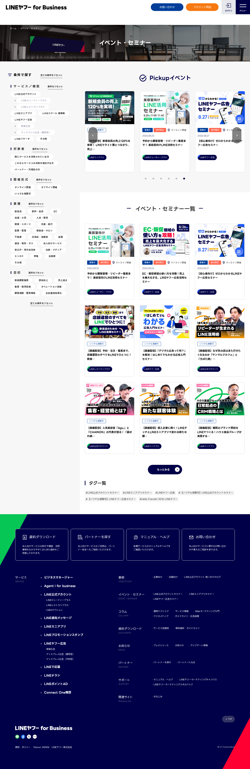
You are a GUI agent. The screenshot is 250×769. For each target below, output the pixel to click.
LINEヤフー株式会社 (62, 747)
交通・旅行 (47, 224)
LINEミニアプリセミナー (201, 594)
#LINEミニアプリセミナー (137, 493)
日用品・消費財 (40, 237)
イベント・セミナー (131, 596)
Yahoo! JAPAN (41, 747)
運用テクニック (161, 611)
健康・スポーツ (23, 224)
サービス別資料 (161, 628)
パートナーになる (186, 662)
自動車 (52, 256)
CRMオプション (54, 610)
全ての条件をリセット (51, 75)
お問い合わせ (167, 7)
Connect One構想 (57, 692)
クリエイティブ (161, 616)
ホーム (13, 28)
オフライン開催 (49, 187)
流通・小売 (20, 218)
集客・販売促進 (23, 286)
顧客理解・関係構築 (25, 293)
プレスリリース (161, 645)
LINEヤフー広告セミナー (166, 599)
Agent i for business (59, 586)
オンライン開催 (23, 187)
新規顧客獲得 (22, 280)
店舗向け (173, 577)
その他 (43, 139)
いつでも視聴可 (23, 193)
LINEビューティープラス (34, 100)
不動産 (18, 237)
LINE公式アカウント (26, 94)
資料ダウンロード (130, 630)
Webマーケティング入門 (207, 611)
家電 (36, 256)
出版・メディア (54, 250)
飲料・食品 (37, 211)
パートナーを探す (162, 662)
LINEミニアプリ (23, 113)
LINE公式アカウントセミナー (168, 594)
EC (55, 211)
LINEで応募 (52, 667)
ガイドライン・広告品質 (187, 616)
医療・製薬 (20, 230)
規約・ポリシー (23, 747)
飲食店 (18, 211)
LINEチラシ (52, 675)
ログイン (228, 10)
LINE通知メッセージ (58, 618)
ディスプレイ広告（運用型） (36, 132)
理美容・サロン (44, 230)
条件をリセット (55, 86)
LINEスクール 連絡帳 (53, 113)
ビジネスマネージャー (58, 577)
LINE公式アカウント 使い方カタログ (202, 577)
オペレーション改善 (51, 286)
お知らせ (179, 645)
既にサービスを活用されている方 (32, 156)
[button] (236, 135)
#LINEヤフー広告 (165, 493)
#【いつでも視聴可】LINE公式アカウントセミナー (205, 493)
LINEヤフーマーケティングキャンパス (198, 679)
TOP (230, 719)
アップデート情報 (199, 645)
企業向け (158, 577)
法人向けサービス (52, 243)
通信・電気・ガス (24, 243)
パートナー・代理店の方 (27, 169)
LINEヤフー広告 (23, 119)
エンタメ (19, 256)
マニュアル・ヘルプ (163, 679)
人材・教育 (42, 218)
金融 (60, 237)
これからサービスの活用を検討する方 (34, 163)
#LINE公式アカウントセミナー (102, 493)
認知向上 (43, 280)
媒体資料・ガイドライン (188, 628)
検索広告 (25, 126)
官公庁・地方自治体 (25, 250)
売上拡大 (62, 280)
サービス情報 (182, 611)
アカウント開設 (202, 7)
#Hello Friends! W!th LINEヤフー (158, 499)
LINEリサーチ (22, 139)
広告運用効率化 (54, 293)
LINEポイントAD (56, 684)
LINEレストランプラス (33, 107)
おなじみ (158, 696)
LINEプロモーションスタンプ (63, 635)
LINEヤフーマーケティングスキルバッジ (173, 684)
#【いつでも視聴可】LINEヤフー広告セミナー (111, 499)
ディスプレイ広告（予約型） (60, 659)
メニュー (243, 10)
